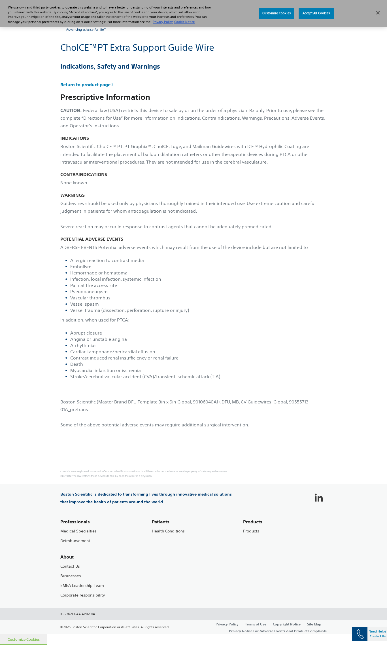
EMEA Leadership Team (82, 585)
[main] (193, 334)
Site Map (314, 624)
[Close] (378, 13)
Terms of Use (255, 624)
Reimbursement (75, 540)
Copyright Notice (287, 624)
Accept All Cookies (316, 13)
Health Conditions (168, 531)
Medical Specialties (78, 531)
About (67, 557)
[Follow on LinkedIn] (319, 498)
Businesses (70, 576)
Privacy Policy (227, 624)
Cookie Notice (184, 22)
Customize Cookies (24, 639)
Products (251, 531)
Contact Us (70, 566)
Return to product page (85, 84)
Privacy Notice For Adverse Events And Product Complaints (278, 631)
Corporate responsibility (82, 595)
